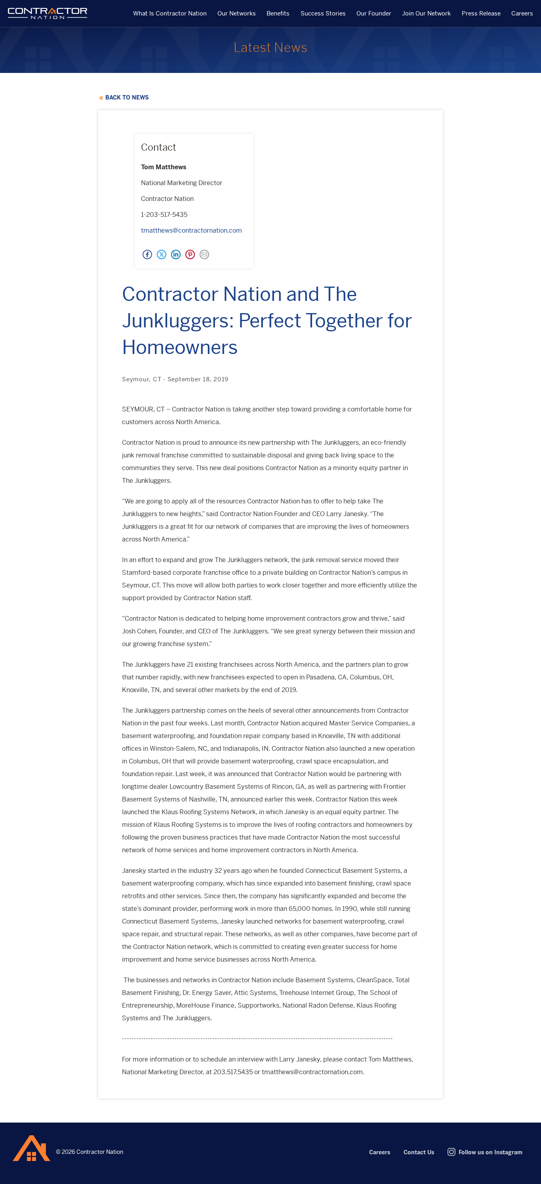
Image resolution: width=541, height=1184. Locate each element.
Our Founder (373, 14)
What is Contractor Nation (170, 14)
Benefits (278, 14)
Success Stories (323, 14)
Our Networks (236, 14)
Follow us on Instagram (490, 1152)
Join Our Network (426, 14)
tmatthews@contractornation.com (191, 230)
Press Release (481, 14)
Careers (522, 14)
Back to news (127, 97)
